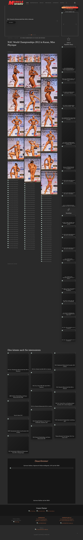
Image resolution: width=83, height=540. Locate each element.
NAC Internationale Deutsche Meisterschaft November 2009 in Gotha (68, 119)
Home (27, 2)
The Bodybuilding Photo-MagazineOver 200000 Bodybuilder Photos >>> (66, 519)
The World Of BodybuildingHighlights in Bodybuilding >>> (41, 519)
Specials (41, 2)
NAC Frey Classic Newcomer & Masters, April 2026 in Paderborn (68, 289)
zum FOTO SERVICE (69, 7)
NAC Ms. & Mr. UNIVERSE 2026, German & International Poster (68, 223)
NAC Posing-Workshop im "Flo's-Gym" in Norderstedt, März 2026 (68, 314)
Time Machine (48, 2)
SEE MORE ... (11, 22)
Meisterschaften (34, 2)
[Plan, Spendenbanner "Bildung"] (41, 529)
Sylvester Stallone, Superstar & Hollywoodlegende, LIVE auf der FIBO (42, 465)
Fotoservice (56, 2)
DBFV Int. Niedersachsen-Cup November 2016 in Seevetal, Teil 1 (68, 80)
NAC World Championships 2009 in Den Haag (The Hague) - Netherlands (68, 143)
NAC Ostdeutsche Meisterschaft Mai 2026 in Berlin (68, 260)
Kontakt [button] (62, 2)
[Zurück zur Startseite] (16, 3)
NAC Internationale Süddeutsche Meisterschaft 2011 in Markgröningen (68, 69)
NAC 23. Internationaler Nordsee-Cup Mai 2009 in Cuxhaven (68, 168)
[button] (66, 3)
